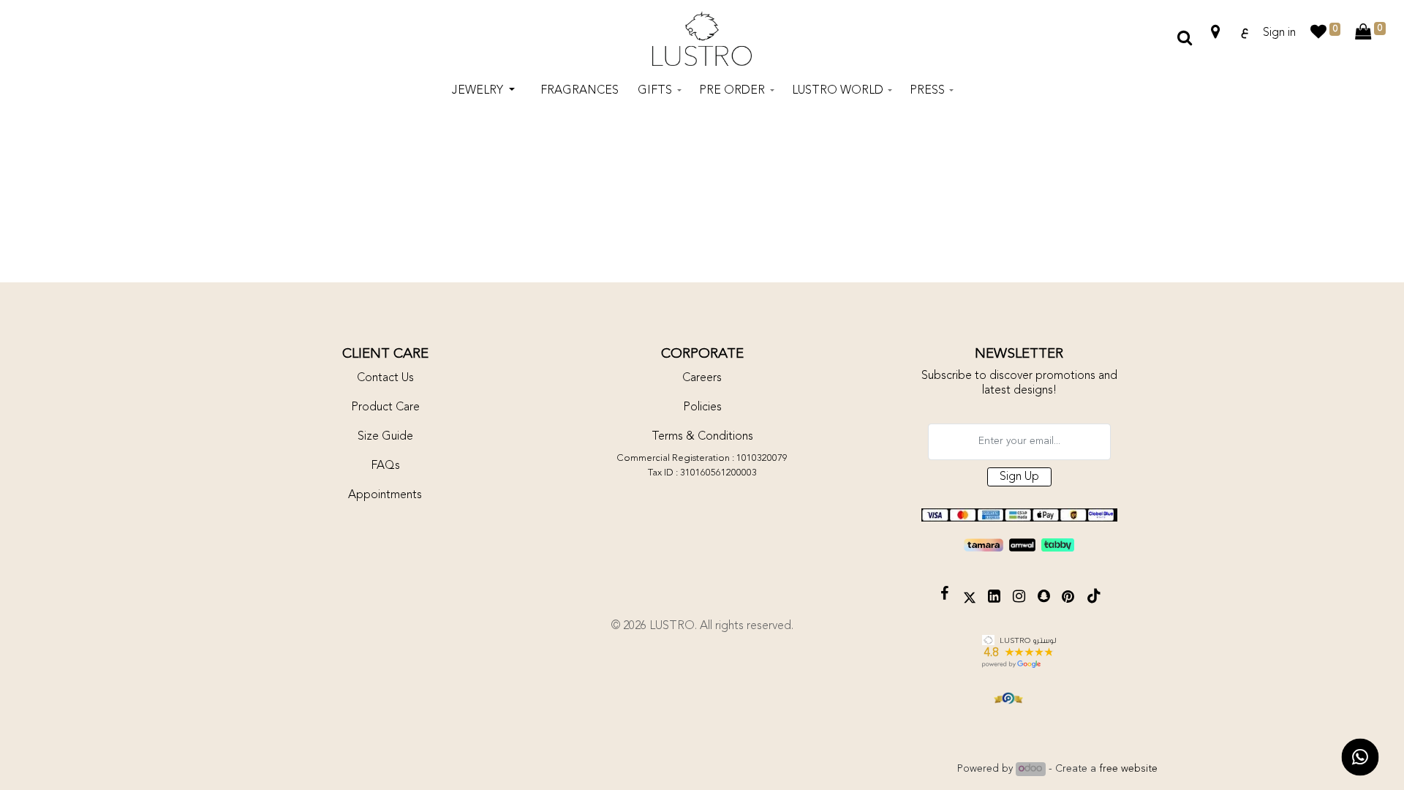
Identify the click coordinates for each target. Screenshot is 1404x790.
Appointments (385, 495)
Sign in (1279, 33)
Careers (702, 378)
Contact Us (385, 378)
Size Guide (385, 437)
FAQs (385, 466)
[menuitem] (579, 90)
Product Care (385, 407)
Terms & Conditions (702, 437)
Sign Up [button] (1019, 477)
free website (1128, 769)
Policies (702, 407)
